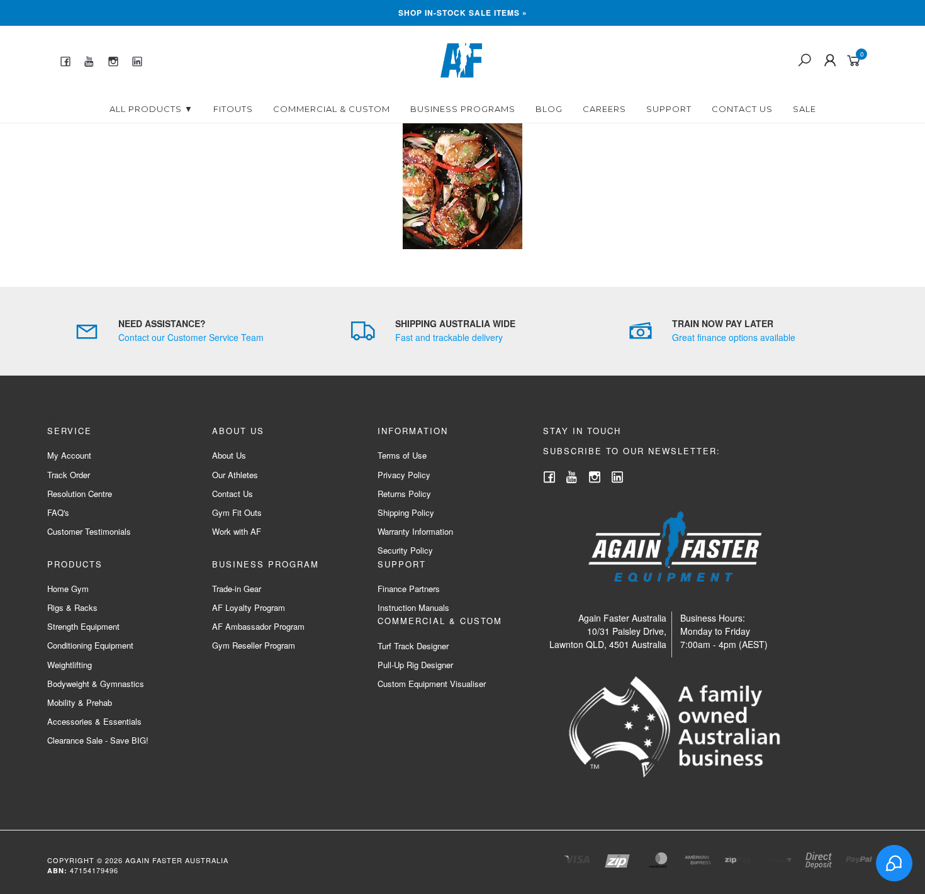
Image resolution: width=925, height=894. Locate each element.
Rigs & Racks (72, 607)
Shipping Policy (406, 512)
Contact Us (742, 109)
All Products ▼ (151, 109)
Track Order (68, 475)
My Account (69, 455)
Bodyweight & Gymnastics (95, 684)
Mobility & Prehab (79, 702)
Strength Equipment (83, 626)
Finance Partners (409, 589)
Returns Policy (404, 494)
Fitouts (233, 109)
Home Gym (68, 589)
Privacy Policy (404, 475)
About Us (229, 455)
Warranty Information (415, 531)
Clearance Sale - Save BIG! (98, 740)
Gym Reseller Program (253, 645)
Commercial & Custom (331, 109)
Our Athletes (235, 475)
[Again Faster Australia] (461, 59)
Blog (549, 109)
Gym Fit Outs (237, 512)
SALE (804, 109)
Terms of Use (402, 455)
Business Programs (462, 109)
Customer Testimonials (89, 531)
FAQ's (58, 512)
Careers (604, 109)
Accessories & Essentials (94, 721)
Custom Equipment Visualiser (432, 684)
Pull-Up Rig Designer (415, 665)
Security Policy (405, 550)
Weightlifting (69, 665)
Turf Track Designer (413, 646)
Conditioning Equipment (90, 645)
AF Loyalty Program (248, 607)
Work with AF (236, 531)
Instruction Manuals (413, 607)
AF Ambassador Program (258, 626)
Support (669, 109)
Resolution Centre (79, 494)
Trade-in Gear (236, 589)
